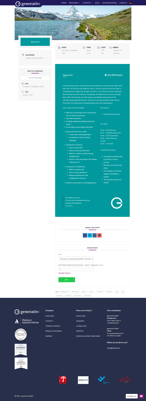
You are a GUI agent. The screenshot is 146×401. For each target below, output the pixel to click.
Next (67, 280)
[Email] (99, 235)
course (100, 292)
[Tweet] (90, 235)
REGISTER (35, 42)
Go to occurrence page (35, 78)
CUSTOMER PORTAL (109, 3)
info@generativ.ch (113, 348)
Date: (60, 254)
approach (64, 292)
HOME (64, 3)
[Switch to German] (130, 3)
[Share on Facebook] (85, 235)
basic (85, 292)
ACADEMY (87, 3)
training (77, 296)
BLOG (97, 3)
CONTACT (123, 3)
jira (116, 292)
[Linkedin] (94, 235)
